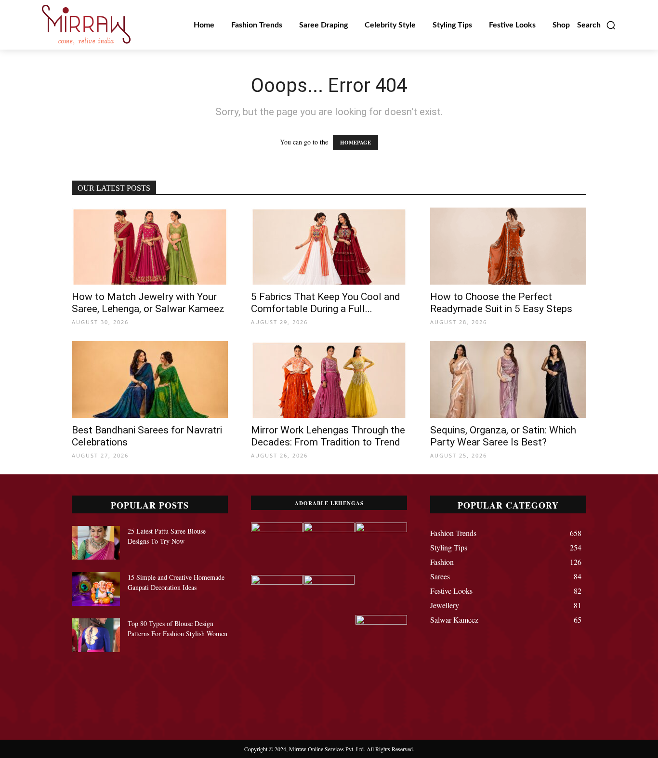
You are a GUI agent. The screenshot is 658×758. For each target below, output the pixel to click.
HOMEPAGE (355, 142)
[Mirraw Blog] (86, 25)
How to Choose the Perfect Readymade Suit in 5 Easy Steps (501, 302)
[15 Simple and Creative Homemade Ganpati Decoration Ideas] (96, 589)
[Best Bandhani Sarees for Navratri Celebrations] (150, 379)
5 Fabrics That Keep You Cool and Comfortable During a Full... (325, 302)
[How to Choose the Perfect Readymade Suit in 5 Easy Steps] (508, 246)
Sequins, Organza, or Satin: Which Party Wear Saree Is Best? (503, 436)
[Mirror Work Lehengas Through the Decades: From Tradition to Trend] (329, 379)
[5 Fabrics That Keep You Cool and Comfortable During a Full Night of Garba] (329, 246)
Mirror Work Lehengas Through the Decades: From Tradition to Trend (328, 436)
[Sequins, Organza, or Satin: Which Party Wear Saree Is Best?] (508, 379)
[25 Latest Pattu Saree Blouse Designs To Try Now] (96, 543)
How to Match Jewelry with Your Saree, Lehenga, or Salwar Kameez (148, 302)
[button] (596, 25)
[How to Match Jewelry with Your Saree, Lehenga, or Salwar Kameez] (150, 246)
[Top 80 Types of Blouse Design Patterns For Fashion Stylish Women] (96, 635)
